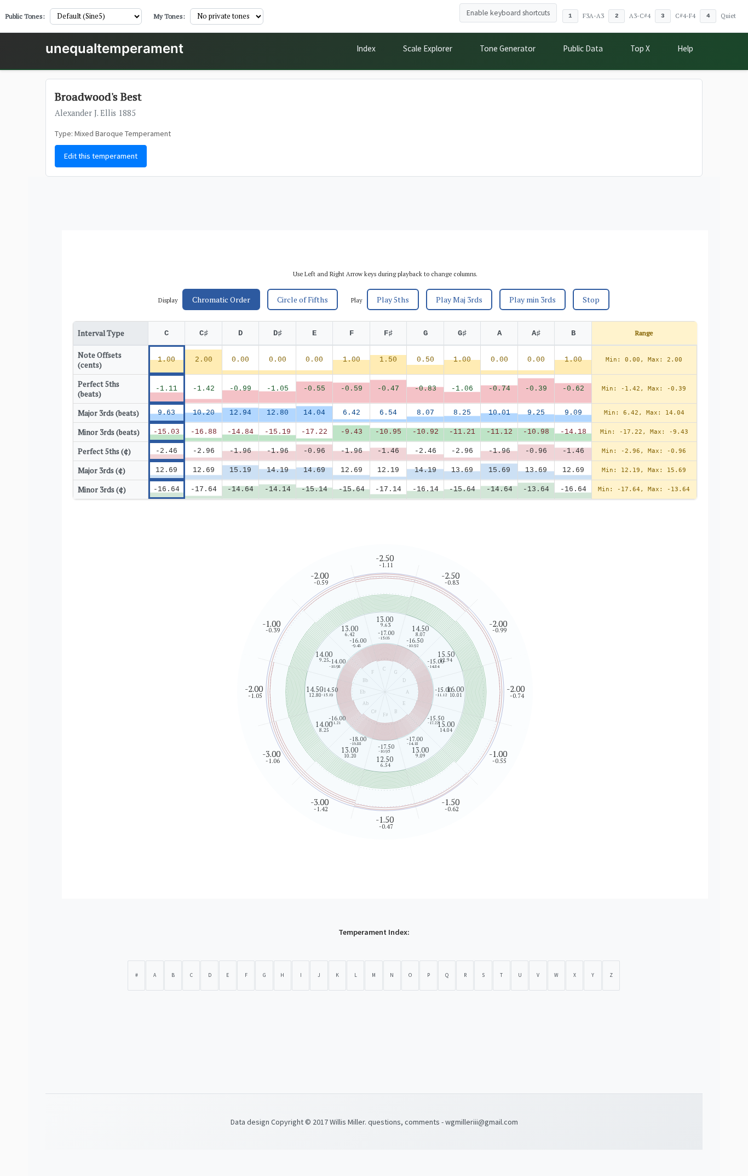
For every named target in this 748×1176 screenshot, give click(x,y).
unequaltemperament (114, 48)
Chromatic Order (221, 299)
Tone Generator (508, 48)
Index (366, 48)
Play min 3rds (532, 299)
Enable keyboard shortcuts (508, 13)
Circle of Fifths (302, 299)
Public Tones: (25, 16)
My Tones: (169, 16)
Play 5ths (393, 299)
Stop (591, 299)
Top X (640, 48)
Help (685, 48)
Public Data (583, 48)
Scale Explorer (427, 48)
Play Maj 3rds (459, 299)
